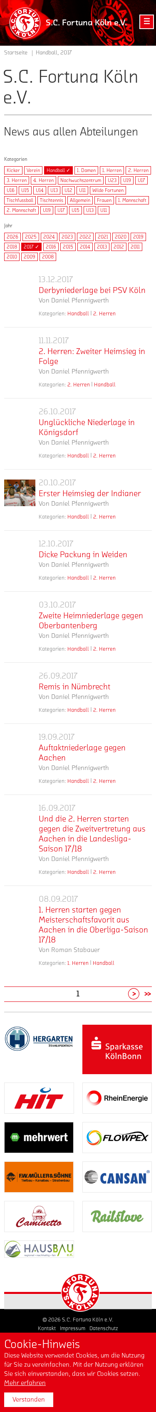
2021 (103, 236)
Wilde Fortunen (108, 190)
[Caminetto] (39, 1216)
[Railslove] (117, 1216)
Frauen (104, 200)
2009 (29, 256)
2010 (12, 256)
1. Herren (111, 170)
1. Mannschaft (132, 200)
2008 (48, 256)
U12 (68, 190)
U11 (82, 190)
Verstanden (28, 1399)
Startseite (15, 53)
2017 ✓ (31, 246)
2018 (12, 246)
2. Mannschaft (21, 210)
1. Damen (86, 170)
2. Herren (138, 170)
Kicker (13, 170)
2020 (120, 236)
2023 (67, 236)
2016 (51, 246)
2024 (49, 236)
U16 (11, 190)
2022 (85, 236)
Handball (78, 313)
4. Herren (43, 180)
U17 (141, 180)
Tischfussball (20, 200)
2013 (102, 246)
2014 (85, 246)
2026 (12, 236)
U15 (25, 190)
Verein (33, 170)
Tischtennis (51, 200)
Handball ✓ (58, 170)
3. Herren (17, 180)
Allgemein (80, 200)
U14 (40, 190)
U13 (54, 190)
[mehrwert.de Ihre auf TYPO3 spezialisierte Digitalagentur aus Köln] (39, 1137)
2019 (138, 236)
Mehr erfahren (25, 1383)
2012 (119, 246)
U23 (112, 180)
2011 (135, 246)
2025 (31, 236)
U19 (127, 180)
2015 (68, 246)
